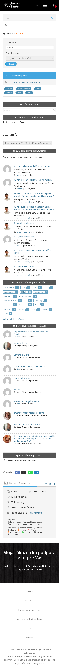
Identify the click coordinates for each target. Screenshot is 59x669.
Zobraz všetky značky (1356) (15, 319)
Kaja (18, 369)
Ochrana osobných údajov (29, 619)
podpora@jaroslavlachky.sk (29, 569)
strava (46, 288)
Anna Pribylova (23, 357)
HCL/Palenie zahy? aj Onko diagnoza (31, 366)
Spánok (45, 309)
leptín (33, 309)
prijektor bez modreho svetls (27, 424)
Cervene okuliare (21, 354)
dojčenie (9, 92)
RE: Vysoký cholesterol (24, 223)
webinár (21, 309)
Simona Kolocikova (25, 415)
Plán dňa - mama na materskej (24, 82)
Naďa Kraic (21, 345)
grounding (7, 296)
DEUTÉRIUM (9, 288)
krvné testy (23, 305)
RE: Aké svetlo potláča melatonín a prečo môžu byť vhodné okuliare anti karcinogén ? (34, 194)
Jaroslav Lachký (23, 202)
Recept (37, 305)
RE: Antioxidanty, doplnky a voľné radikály (33, 179)
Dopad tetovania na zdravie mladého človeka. (31, 332)
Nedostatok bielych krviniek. (26, 401)
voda (34, 288)
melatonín (7, 309)
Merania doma (20, 343)
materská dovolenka (24, 88)
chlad (29, 92)
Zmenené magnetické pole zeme (29, 412)
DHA (23, 288)
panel (19, 92)
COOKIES (29, 600)
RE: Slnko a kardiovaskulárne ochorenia (32, 166)
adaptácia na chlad (10, 300)
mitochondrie (8, 292)
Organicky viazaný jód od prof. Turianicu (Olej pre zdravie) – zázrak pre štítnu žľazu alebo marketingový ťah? (35, 438)
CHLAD (24, 292)
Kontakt (29, 637)
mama (38, 88)
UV (25, 300)
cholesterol (8, 305)
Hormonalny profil (22, 378)
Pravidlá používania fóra (29, 610)
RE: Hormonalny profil (24, 266)
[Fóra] (6, 25)
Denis (19, 336)
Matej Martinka (35, 512)
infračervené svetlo (25, 296)
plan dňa (9, 88)
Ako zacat (18, 389)
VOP (29, 628)
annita (19, 175)
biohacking (38, 300)
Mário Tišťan (22, 443)
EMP (6, 313)
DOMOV (29, 591)
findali (19, 245)
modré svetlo (39, 292)
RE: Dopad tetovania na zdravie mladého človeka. (32, 251)
